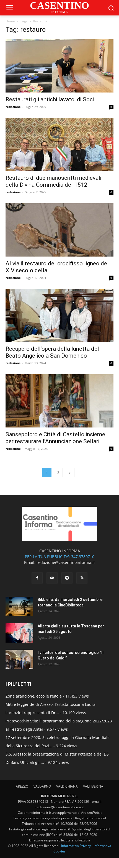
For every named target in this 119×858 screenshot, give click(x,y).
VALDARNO (42, 786)
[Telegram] (67, 578)
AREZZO (22, 786)
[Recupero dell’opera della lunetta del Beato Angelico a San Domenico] (59, 315)
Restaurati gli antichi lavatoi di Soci (50, 99)
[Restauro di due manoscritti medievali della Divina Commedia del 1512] (59, 144)
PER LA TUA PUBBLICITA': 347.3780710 (59, 556)
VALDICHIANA (67, 786)
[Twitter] (81, 578)
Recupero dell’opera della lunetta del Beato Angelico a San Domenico (52, 352)
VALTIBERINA (93, 786)
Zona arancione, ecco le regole (34, 696)
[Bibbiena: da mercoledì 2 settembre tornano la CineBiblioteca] (19, 606)
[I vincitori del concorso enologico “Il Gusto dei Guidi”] (19, 659)
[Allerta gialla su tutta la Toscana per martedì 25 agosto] (19, 633)
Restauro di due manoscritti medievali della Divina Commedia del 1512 (53, 181)
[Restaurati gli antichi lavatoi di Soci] (59, 66)
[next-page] (69, 472)
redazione (13, 107)
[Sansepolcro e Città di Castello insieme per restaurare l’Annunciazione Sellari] (59, 400)
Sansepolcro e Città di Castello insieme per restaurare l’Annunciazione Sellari (55, 438)
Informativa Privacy (76, 845)
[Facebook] (37, 578)
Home (10, 21)
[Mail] (52, 578)
